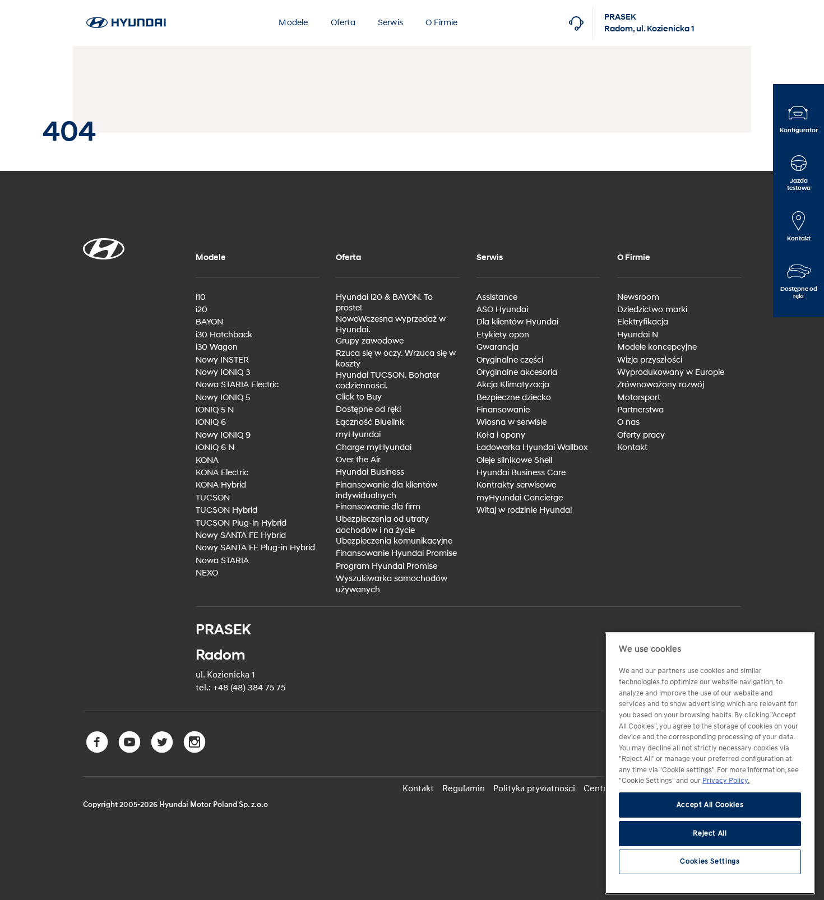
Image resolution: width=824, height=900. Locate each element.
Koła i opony (500, 435)
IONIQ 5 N (215, 410)
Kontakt (632, 447)
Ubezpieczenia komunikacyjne (394, 541)
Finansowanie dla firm (378, 507)
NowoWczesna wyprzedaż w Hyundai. (391, 325)
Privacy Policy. (725, 781)
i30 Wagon (217, 347)
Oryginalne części (509, 360)
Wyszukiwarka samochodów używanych (391, 584)
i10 (201, 297)
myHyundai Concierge (519, 498)
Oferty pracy (641, 435)
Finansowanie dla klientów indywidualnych (386, 491)
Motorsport (638, 397)
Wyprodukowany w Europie (670, 372)
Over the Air (358, 459)
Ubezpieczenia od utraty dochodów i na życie (382, 525)
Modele (293, 22)
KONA (207, 460)
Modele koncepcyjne (657, 347)
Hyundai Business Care (521, 472)
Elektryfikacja (642, 322)
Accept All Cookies (710, 805)
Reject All (710, 833)
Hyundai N (637, 335)
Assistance (496, 297)
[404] (126, 6)
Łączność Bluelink (370, 422)
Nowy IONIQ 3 (223, 372)
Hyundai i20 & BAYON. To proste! (384, 303)
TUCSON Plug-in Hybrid (241, 523)
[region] (710, 763)
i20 (201, 309)
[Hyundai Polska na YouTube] (131, 750)
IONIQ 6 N (215, 447)
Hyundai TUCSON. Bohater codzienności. (387, 381)
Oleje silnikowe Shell (514, 460)
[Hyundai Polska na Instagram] (195, 750)
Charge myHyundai (373, 447)
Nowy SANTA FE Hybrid (241, 535)
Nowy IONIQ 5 (223, 397)
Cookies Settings (710, 861)
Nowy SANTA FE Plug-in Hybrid (255, 547)
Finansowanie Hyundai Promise (396, 553)
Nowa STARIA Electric (237, 384)
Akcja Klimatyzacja (512, 384)
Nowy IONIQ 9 (223, 435)
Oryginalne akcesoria (516, 372)
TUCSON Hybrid (226, 510)
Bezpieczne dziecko (513, 397)
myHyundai (358, 434)
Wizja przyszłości (649, 360)
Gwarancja (497, 347)
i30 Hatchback (224, 335)
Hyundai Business (370, 472)
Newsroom (638, 297)
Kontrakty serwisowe (516, 485)
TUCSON (213, 498)
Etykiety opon (502, 335)
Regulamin (463, 788)
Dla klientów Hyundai (517, 322)
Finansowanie (503, 410)
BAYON (209, 322)
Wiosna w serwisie (511, 422)
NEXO (207, 573)
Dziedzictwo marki (652, 309)
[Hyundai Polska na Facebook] (99, 750)
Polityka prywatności (534, 788)
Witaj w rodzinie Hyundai (524, 510)
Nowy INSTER (222, 360)
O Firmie (441, 22)
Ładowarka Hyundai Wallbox (532, 447)
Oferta (343, 22)
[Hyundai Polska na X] (164, 750)
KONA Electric (222, 472)
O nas (628, 422)
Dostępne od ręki (368, 409)
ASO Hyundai (502, 309)
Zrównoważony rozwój (660, 384)
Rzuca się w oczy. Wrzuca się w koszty (396, 359)
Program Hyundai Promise (386, 566)
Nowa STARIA (222, 560)
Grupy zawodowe (370, 341)
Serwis (390, 22)
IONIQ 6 (211, 422)
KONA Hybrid (221, 485)
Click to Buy (359, 397)
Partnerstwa (640, 410)
